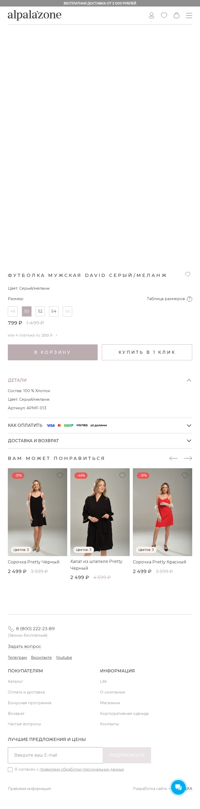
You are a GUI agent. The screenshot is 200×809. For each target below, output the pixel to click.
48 (12, 311)
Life (103, 681)
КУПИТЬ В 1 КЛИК (147, 352)
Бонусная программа (29, 703)
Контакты (109, 724)
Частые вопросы (24, 724)
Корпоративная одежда (124, 713)
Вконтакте (41, 657)
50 (26, 311)
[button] (173, 458)
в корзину (52, 352)
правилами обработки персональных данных (82, 769)
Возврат (16, 713)
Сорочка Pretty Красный (159, 561)
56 (67, 311)
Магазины (110, 703)
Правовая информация (29, 788)
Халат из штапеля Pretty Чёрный (96, 565)
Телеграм (17, 657)
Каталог (15, 681)
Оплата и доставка (26, 692)
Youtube (64, 657)
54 (53, 311)
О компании (112, 692)
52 (40, 311)
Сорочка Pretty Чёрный (34, 561)
